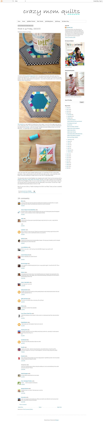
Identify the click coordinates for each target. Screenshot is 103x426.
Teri (42, 179)
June (68, 144)
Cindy (23, 179)
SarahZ (22, 347)
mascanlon (23, 397)
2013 (67, 155)
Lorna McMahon (24, 247)
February (69, 150)
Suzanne (23, 356)
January (69, 151)
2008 (67, 164)
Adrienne (20, 179)
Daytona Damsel (24, 388)
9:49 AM (22, 268)
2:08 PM (23, 302)
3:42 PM (23, 309)
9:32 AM (22, 214)
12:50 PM (23, 360)
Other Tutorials (40, 21)
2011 (67, 159)
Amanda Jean (70, 27)
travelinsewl (23, 339)
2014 (67, 154)
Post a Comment (23, 404)
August (69, 141)
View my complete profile (70, 37)
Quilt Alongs (57, 21)
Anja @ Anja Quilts (25, 282)
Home (19, 21)
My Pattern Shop (65, 21)
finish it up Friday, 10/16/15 (72, 126)
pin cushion (31, 192)
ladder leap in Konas (71, 132)
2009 (67, 162)
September (69, 139)
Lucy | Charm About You (26, 313)
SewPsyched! (24, 329)
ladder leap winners (71, 130)
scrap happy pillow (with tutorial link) (74, 133)
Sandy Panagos (24, 373)
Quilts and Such (24, 298)
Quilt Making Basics (49, 21)
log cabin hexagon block (30, 76)
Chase (29, 179)
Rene (32, 179)
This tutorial (20, 124)
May (68, 146)
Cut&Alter (23, 229)
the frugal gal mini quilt (72, 123)
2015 (67, 113)
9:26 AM (22, 205)
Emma (22, 306)
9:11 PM (22, 335)
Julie (22, 218)
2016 (67, 111)
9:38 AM (22, 243)
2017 (67, 109)
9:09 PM (23, 384)
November (69, 116)
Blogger (57, 420)
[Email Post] (34, 191)
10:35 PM (23, 393)
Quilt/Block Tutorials (31, 21)
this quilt (27, 127)
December (69, 114)
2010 (67, 161)
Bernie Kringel (24, 263)
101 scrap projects (24, 192)
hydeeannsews (24, 289)
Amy (26, 179)
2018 (67, 107)
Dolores (23, 272)
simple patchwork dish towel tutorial (74, 121)
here (40, 181)
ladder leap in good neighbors (73, 128)
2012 (67, 157)
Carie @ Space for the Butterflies (28, 209)
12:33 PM (23, 285)
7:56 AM (22, 352)
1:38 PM (23, 294)
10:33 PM (23, 402)
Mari (22, 201)
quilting (34, 192)
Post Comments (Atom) (28, 409)
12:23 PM (23, 278)
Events (23, 21)
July (68, 143)
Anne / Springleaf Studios (26, 381)
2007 (67, 166)
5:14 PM (23, 318)
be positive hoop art (71, 119)
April (68, 148)
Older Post (59, 407)
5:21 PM (23, 325)
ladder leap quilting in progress (73, 135)
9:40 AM (22, 250)
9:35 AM (22, 225)
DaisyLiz (23, 238)
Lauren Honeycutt (25, 254)
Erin (35, 179)
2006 (67, 168)
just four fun (69, 124)
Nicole (37, 179)
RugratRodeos (24, 322)
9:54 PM (23, 343)
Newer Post (20, 407)
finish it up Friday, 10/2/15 (72, 137)
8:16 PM (23, 376)
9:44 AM (22, 259)
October (69, 118)
